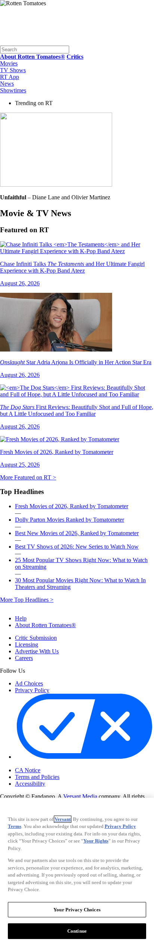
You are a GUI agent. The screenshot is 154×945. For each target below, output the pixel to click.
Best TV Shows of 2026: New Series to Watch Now (77, 546)
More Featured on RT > (28, 477)
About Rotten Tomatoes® (45, 625)
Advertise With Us (37, 651)
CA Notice (27, 770)
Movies (9, 63)
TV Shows (13, 70)
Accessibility (30, 783)
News (7, 83)
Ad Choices (29, 683)
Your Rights (95, 841)
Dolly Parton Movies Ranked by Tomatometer (69, 519)
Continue (77, 931)
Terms (14, 826)
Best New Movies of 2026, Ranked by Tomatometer (77, 533)
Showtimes (13, 90)
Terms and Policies (37, 777)
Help (21, 618)
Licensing (26, 644)
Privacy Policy (32, 690)
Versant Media (80, 796)
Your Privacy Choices (46, 764)
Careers (24, 658)
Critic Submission (36, 638)
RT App (9, 77)
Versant (63, 819)
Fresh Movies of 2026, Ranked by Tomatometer (71, 506)
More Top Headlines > (26, 599)
